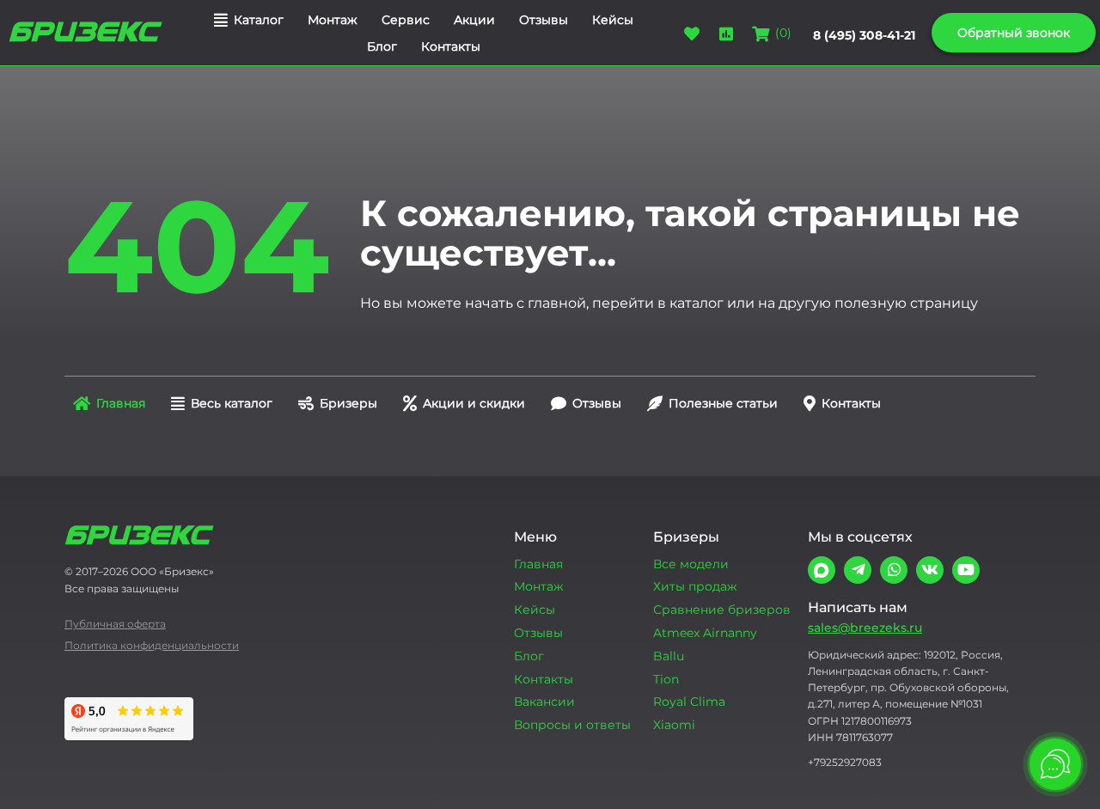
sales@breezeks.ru (865, 627)
